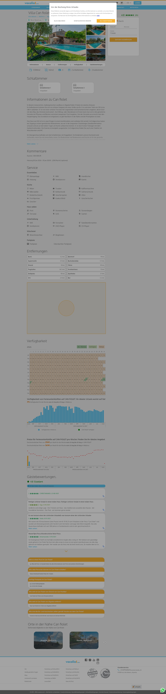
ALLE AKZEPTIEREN (106, 21)
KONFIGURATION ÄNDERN (82, 21)
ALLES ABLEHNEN (59, 21)
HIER (98, 15)
